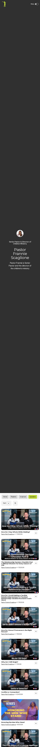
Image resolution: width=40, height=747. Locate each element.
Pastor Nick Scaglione (7, 534)
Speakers (33, 497)
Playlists (13, 497)
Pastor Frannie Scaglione (8, 567)
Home (5, 497)
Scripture (23, 497)
